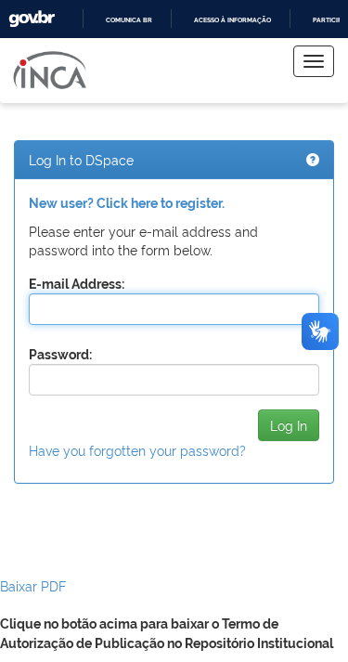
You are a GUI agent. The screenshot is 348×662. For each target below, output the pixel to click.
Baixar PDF (33, 585)
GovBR (31, 19)
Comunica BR (129, 20)
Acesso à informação (232, 20)
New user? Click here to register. (127, 203)
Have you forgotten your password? (137, 450)
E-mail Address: (76, 284)
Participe (329, 20)
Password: (60, 354)
